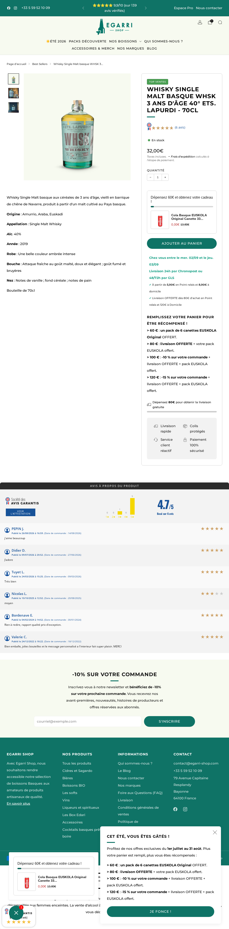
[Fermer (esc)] (215, 832)
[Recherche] (220, 22)
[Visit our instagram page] (15, 8)
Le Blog (124, 771)
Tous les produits (76, 763)
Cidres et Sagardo (77, 771)
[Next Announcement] (146, 8)
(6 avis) (180, 127)
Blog (152, 48)
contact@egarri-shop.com (196, 763)
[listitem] (114, 8)
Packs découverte (87, 41)
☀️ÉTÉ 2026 (56, 41)
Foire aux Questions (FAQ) (140, 793)
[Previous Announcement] (83, 8)
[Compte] (200, 22)
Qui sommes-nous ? (163, 41)
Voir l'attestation (20, 512)
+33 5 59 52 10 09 (35, 8)
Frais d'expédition (183, 156)
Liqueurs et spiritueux (80, 808)
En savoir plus (18, 804)
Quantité (156, 170)
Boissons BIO (73, 786)
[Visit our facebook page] (8, 8)
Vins (66, 800)
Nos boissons (123, 41)
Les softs (69, 793)
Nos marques (130, 48)
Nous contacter (209, 8)
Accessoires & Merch (93, 48)
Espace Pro (183, 8)
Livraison (125, 800)
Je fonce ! (160, 911)
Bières (67, 778)
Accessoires (72, 822)
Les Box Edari (73, 815)
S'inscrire (169, 721)
